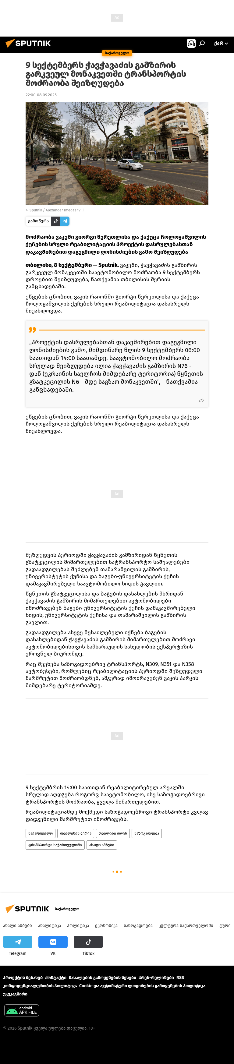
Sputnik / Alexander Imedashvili (56, 210)
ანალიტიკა (49, 925)
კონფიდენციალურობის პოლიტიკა (40, 985)
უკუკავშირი (15, 994)
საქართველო (40, 833)
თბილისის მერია (75, 833)
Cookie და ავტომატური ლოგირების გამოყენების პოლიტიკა (142, 985)
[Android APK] (21, 1011)
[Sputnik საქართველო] (30, 48)
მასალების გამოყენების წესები (102, 977)
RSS (180, 977)
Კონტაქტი (55, 977)
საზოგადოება (146, 833)
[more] (201, 400)
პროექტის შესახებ (23, 977)
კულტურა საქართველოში (186, 925)
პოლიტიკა (78, 925)
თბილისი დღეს (113, 833)
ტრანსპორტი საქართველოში (55, 845)
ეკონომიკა (106, 925)
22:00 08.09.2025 (41, 94)
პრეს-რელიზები (156, 977)
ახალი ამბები (101, 845)
